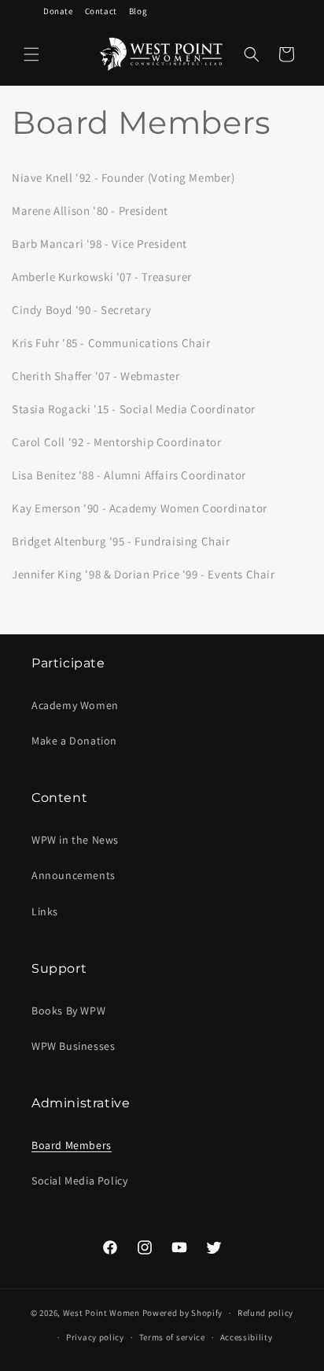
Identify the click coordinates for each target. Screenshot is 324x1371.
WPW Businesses (73, 1046)
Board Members (71, 1145)
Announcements (73, 875)
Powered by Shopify (182, 1312)
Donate (58, 11)
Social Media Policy (79, 1180)
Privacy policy (95, 1337)
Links (44, 911)
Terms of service (172, 1337)
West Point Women (101, 1312)
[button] (31, 54)
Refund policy (265, 1312)
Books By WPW (68, 1010)
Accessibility (246, 1337)
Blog (138, 11)
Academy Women (75, 705)
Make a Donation (74, 741)
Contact (101, 11)
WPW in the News (75, 840)
